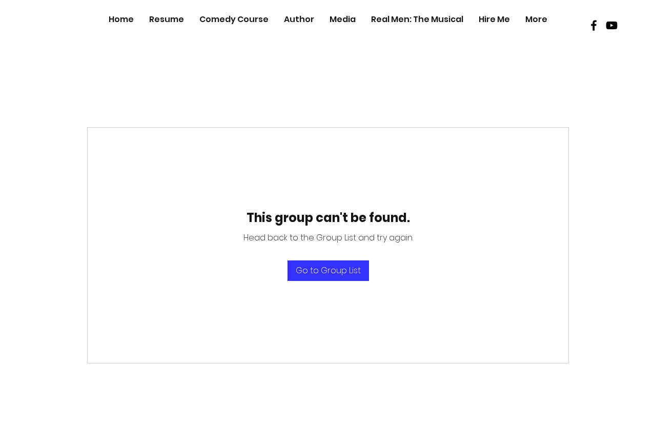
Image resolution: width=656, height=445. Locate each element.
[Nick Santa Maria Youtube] (612, 25)
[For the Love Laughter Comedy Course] (594, 25)
